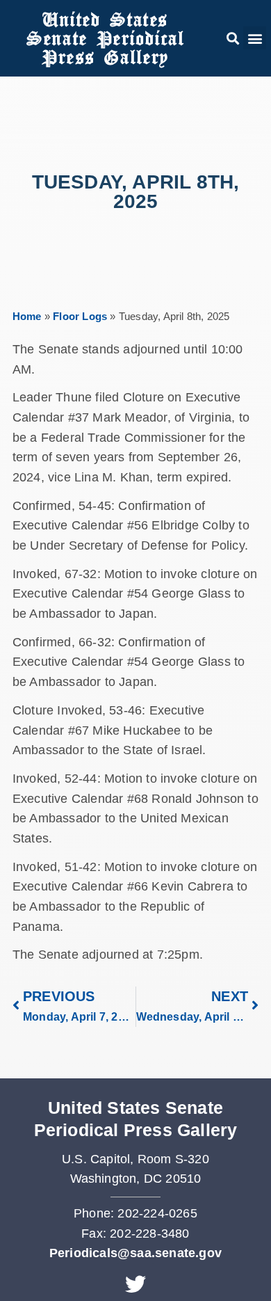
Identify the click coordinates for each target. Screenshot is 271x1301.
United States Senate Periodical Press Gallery (105, 38)
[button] (232, 37)
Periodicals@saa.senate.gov (135, 1253)
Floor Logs (80, 316)
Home (27, 316)
